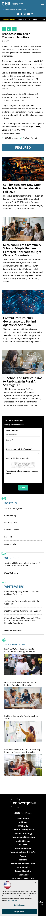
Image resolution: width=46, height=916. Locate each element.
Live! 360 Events (23, 841)
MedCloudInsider (23, 848)
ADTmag (23, 822)
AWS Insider (23, 826)
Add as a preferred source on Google (15, 9)
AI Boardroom (23, 818)
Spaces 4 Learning (23, 871)
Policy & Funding (11, 529)
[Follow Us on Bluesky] (18, 14)
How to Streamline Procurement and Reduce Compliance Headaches (20, 683)
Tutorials (22, 19)
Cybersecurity (10, 515)
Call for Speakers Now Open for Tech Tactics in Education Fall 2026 (22, 188)
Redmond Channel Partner (23, 863)
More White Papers (13, 630)
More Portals (10, 544)
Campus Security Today (23, 829)
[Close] (35, 882)
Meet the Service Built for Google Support (22, 610)
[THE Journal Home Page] (12, 4)
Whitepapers (14, 586)
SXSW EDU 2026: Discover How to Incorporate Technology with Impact (20, 650)
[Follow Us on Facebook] (21, 14)
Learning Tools (10, 522)
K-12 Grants (34, 19)
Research (8, 536)
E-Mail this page (11, 138)
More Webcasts (11, 573)
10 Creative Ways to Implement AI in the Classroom (21, 602)
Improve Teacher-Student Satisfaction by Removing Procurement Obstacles (22, 750)
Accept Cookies (19, 911)
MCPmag (23, 844)
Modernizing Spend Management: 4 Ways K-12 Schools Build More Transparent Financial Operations (22, 620)
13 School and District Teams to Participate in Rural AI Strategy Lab (22, 381)
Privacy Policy (24, 458)
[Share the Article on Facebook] (4, 28)
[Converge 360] (23, 803)
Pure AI (23, 856)
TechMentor (23, 874)
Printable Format (30, 138)
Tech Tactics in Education (23, 878)
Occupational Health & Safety (23, 852)
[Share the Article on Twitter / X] (14, 28)
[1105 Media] (23, 813)
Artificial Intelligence (13, 508)
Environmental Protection (23, 837)
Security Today (23, 867)
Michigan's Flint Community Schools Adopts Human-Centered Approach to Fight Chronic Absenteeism (22, 250)
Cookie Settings (19, 905)
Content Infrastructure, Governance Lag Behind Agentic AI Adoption (19, 321)
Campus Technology (23, 833)
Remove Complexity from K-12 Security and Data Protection (21, 592)
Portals (10, 503)
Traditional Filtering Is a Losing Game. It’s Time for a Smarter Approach (22, 564)
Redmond (23, 859)
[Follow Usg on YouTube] (28, 14)
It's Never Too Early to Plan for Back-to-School (21, 717)
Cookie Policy (12, 900)
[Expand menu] (43, 4)
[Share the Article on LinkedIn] (9, 28)
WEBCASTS (11, 558)
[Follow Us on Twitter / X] (25, 14)
